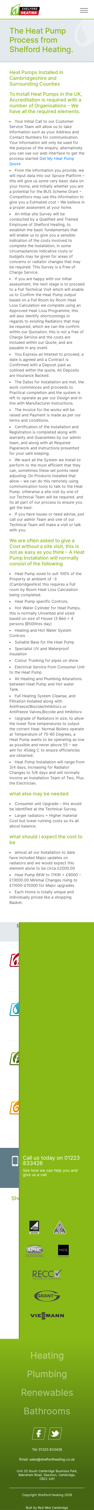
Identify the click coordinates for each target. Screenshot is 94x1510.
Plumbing (47, 1373)
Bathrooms (47, 1410)
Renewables (47, 1392)
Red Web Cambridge (53, 1508)
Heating (47, 1355)
